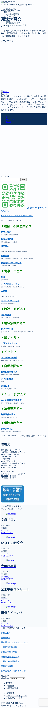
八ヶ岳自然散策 (12, 14)
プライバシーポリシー (16, 696)
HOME (9, 683)
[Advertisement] (24, 66)
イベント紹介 (11, 16)
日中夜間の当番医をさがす (13, 671)
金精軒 (4, 291)
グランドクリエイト (10, 343)
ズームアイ (10, 11)
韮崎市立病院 (7, 666)
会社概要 (10, 693)
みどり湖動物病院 (9, 357)
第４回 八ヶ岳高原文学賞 (16, 25)
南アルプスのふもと (10, 300)
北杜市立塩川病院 (9, 652)
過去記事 (5, 678)
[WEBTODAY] (8, 2)
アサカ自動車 (7, 379)
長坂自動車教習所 (9, 372)
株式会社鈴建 (7, 239)
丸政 (3, 277)
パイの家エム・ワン (10, 284)
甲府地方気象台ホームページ (14, 642)
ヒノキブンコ (7, 329)
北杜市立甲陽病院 (9, 647)
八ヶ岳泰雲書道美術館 (11, 400)
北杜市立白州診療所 (10, 661)
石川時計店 (6, 315)
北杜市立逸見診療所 (10, 657)
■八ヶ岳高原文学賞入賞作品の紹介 (17, 215)
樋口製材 (5, 246)
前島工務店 (6, 232)
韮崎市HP (5, 638)
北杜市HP (5, 633)
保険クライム (7, 429)
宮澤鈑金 (5, 386)
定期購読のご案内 (13, 23)
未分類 (4, 12)
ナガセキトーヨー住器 (11, 263)
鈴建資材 (5, 255)
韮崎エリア (11, 37)
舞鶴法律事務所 (8, 414)
